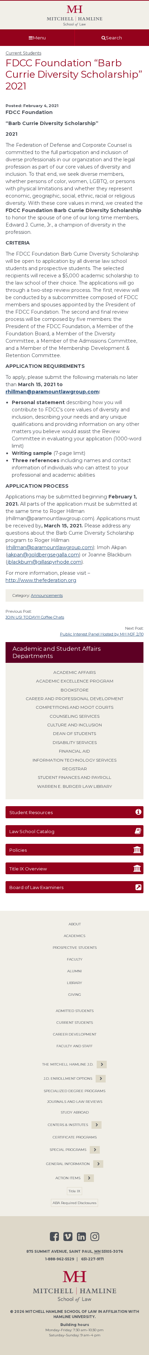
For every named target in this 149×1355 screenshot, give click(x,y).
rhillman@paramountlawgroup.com (52, 392)
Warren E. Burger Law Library (74, 786)
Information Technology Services (74, 760)
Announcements (47, 595)
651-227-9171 (92, 1259)
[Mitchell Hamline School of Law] (74, 16)
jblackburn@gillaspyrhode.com (44, 562)
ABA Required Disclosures (74, 1203)
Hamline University (74, 1317)
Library (74, 983)
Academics (74, 936)
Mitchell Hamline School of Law (61, 1311)
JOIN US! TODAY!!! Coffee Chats (35, 617)
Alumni (74, 971)
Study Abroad (75, 1112)
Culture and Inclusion (74, 724)
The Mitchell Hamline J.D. (67, 1064)
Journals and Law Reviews (74, 1101)
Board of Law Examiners (36, 887)
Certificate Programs (75, 1137)
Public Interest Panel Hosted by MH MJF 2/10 (101, 634)
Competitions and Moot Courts (74, 707)
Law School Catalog (31, 831)
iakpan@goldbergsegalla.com (43, 555)
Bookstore (75, 690)
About (75, 924)
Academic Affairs (74, 672)
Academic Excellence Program (74, 681)
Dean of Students (74, 733)
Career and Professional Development (74, 698)
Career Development (74, 1034)
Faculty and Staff (74, 1046)
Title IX (74, 1191)
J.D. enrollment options (68, 1078)
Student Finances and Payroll (74, 777)
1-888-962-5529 (59, 1259)
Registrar (74, 768)
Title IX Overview (28, 868)
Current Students (23, 53)
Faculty (74, 959)
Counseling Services (74, 716)
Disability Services (75, 742)
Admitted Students (75, 1011)
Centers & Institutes (68, 1125)
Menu (39, 37)
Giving (74, 994)
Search (114, 37)
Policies (18, 850)
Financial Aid (74, 751)
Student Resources (31, 812)
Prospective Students (75, 947)
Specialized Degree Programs (74, 1091)
